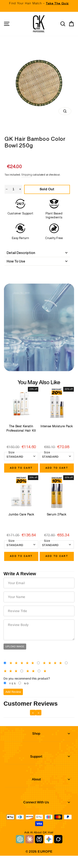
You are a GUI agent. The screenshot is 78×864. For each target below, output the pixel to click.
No (26, 683)
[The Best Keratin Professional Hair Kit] (21, 404)
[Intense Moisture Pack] (57, 404)
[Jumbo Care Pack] (21, 492)
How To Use (16, 261)
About (36, 779)
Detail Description (21, 252)
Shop (36, 733)
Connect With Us (36, 802)
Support (36, 756)
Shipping (26, 174)
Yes (12, 683)
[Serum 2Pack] (57, 492)
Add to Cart (21, 468)
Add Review (13, 691)
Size (11, 452)
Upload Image (14, 646)
